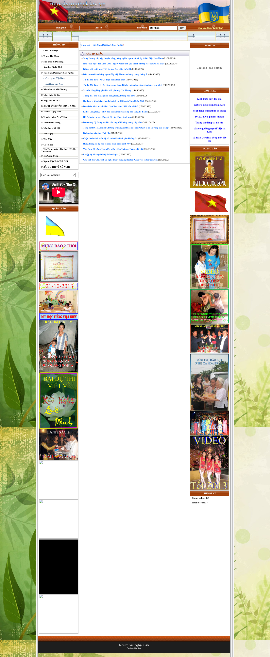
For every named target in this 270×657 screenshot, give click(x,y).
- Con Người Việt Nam (54, 78)
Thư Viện (47, 139)
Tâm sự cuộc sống (51, 122)
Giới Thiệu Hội (50, 50)
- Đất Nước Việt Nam (53, 84)
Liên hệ (98, 27)
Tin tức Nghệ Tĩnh (52, 111)
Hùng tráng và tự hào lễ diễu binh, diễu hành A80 (107, 144)
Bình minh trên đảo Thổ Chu (96, 133)
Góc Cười (48, 144)
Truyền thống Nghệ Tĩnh (55, 117)
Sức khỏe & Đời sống (53, 61)
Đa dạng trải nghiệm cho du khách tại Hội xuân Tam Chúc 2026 (113, 101)
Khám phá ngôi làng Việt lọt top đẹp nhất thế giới (107, 69)
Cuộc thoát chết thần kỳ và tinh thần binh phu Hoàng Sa (110, 138)
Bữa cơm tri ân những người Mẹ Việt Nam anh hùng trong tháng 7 (115, 74)
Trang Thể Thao (51, 56)
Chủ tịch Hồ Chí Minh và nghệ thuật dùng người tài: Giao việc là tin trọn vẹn (120, 160)
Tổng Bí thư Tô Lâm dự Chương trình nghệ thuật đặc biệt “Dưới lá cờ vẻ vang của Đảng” (126, 127)
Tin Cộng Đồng (50, 156)
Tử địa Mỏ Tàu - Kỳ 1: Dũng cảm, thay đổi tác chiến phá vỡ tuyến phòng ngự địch (122, 85)
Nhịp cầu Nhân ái (51, 100)
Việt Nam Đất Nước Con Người (58, 73)
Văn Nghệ (48, 133)
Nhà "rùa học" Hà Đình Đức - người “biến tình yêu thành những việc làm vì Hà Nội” (124, 63)
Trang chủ (61, 27)
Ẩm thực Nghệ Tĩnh (52, 67)
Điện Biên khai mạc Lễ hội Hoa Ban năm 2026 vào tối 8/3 (110, 106)
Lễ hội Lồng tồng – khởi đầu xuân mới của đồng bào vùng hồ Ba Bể (115, 111)
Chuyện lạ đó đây (51, 95)
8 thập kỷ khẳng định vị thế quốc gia (100, 154)
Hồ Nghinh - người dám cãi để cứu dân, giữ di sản (107, 117)
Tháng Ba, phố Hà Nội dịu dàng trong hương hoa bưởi (109, 95)
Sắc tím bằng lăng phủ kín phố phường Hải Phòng (107, 90)
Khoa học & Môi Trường (55, 89)
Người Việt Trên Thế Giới (55, 161)
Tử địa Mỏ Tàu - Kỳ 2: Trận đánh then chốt (104, 79)
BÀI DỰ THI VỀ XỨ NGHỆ (56, 167)
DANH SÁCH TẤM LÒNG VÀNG (59, 106)
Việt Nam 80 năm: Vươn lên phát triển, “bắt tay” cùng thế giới (113, 149)
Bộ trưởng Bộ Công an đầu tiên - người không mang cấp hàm (112, 122)
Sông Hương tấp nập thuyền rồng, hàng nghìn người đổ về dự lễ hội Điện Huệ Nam (123, 58)
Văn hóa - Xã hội (51, 128)
